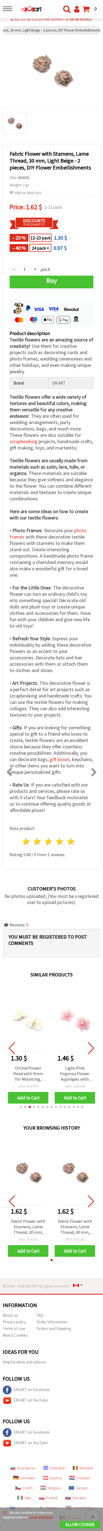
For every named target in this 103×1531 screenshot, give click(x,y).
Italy (27, 1497)
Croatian (83, 1477)
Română (86, 1467)
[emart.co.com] (28, 10)
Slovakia (79, 1497)
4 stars (59, 841)
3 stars (48, 841)
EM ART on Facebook (31, 1389)
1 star (26, 841)
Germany (27, 1477)
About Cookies (15, 1335)
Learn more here (41, 1517)
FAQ (40, 1315)
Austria (56, 1477)
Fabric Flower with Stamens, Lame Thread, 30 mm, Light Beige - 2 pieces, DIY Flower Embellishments (28, 1227)
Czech (28, 1487)
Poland (51, 1497)
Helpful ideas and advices (24, 1362)
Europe (82, 1487)
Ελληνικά (57, 1467)
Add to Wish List (28, 193)
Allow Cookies (80, 1524)
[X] (5, 1512)
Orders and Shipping (54, 1328)
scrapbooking (23, 441)
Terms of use (14, 1328)
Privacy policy (14, 1321)
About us (10, 1315)
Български (26, 1467)
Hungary (54, 1487)
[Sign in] (78, 9)
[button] (21, 1107)
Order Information (52, 1321)
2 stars (37, 841)
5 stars (71, 841)
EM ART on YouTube (31, 1400)
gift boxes (60, 759)
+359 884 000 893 (79, 19)
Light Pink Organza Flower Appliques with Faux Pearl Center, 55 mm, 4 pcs (75, 1074)
